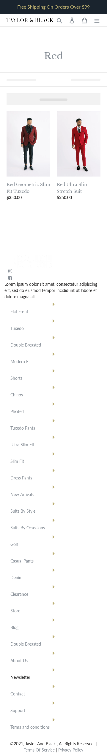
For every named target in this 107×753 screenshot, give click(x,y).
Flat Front (19, 311)
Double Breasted (25, 344)
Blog (14, 627)
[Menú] (97, 20)
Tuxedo (17, 328)
